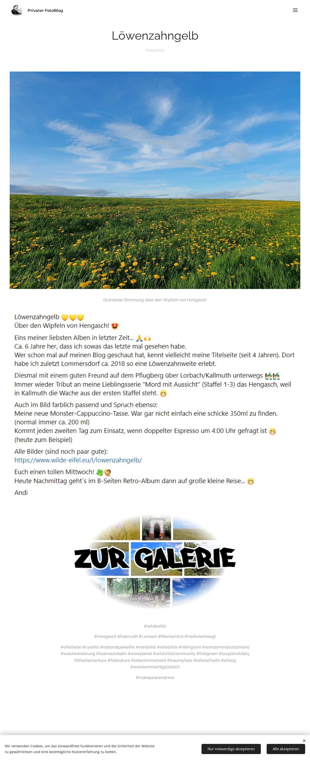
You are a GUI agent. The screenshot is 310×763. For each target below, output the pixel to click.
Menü (296, 10)
